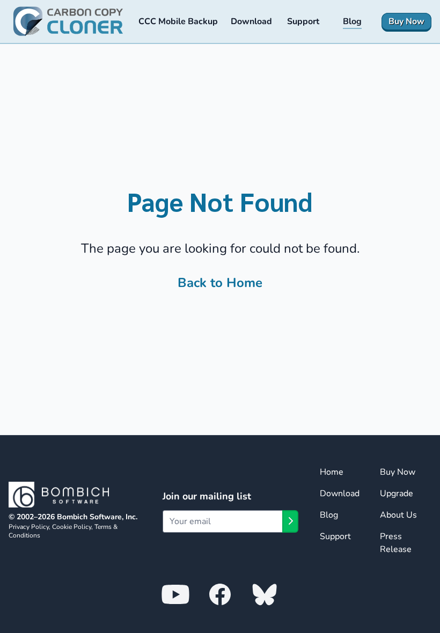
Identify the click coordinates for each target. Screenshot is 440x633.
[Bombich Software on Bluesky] (264, 594)
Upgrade (396, 493)
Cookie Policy (71, 526)
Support (335, 536)
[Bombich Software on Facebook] (220, 594)
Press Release (396, 543)
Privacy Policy (29, 526)
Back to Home (220, 282)
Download (340, 493)
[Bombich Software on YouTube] (175, 594)
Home (331, 472)
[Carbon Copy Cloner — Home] (68, 21)
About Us (398, 515)
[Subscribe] (290, 521)
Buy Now (397, 472)
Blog (329, 515)
